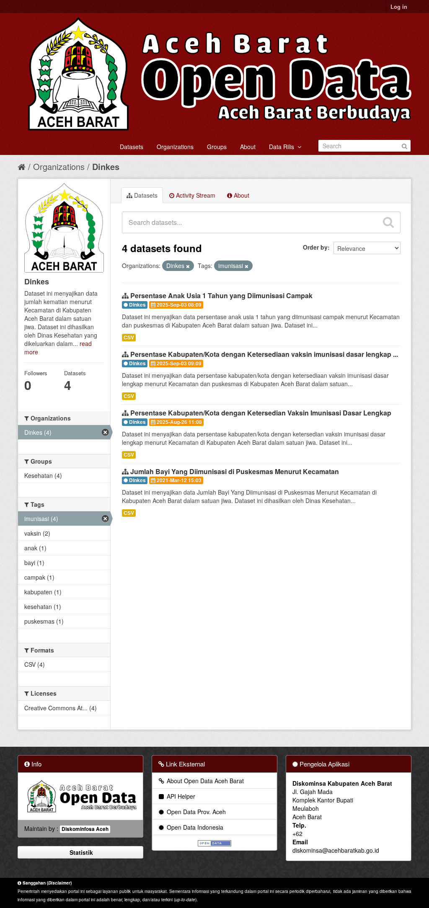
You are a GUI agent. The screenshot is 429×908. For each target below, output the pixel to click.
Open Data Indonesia (194, 827)
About (248, 146)
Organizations (175, 146)
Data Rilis (283, 146)
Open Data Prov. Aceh (195, 811)
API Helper (180, 796)
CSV (129, 337)
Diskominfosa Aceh (85, 829)
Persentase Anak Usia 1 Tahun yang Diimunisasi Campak (221, 295)
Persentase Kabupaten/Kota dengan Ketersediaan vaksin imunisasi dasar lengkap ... (264, 354)
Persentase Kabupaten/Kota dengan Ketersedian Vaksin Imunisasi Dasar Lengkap (260, 413)
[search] (388, 222)
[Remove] (188, 266)
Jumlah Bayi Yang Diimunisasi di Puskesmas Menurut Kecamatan (234, 471)
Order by (315, 247)
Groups (217, 146)
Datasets (131, 146)
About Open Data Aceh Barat (204, 780)
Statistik (80, 852)
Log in (398, 6)
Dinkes (105, 166)
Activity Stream (194, 195)
